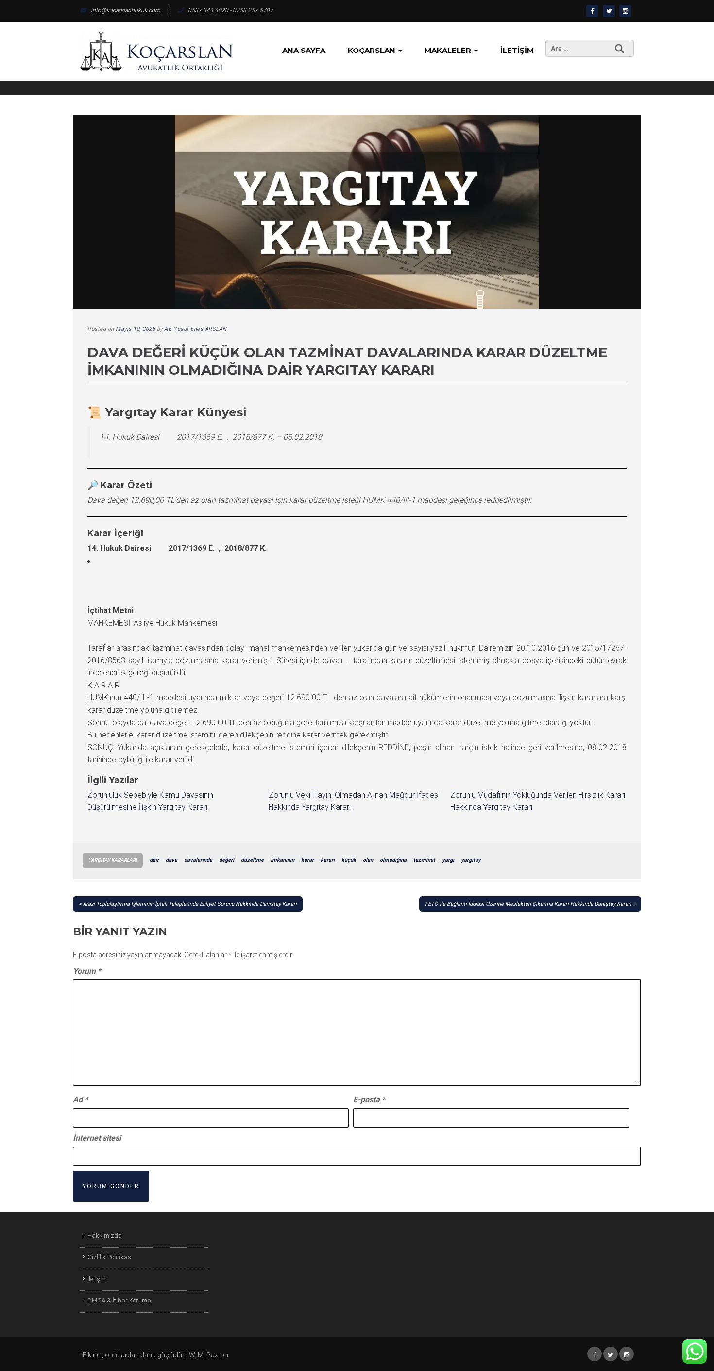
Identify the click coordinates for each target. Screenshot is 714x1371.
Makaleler (449, 50)
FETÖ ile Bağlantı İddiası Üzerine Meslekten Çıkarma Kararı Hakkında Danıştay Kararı (528, 904)
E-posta (369, 1099)
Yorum (87, 971)
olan (368, 860)
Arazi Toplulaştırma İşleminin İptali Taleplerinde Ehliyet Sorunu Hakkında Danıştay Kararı (190, 904)
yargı (448, 860)
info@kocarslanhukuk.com (125, 10)
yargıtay (471, 860)
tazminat (424, 860)
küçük (348, 860)
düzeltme (252, 860)
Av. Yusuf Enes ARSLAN (195, 329)
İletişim (517, 50)
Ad (80, 1099)
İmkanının (282, 860)
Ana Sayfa (303, 50)
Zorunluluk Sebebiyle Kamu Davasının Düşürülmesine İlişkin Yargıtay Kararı (150, 801)
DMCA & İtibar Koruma (119, 1300)
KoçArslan (372, 50)
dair (154, 860)
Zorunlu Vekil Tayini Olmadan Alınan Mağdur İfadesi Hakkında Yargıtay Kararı (354, 801)
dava (171, 860)
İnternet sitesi (97, 1138)
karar (307, 860)
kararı (328, 860)
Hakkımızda (104, 1235)
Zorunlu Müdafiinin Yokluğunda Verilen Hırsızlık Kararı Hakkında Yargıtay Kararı (537, 801)
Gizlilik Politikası (110, 1257)
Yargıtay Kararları (112, 860)
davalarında (198, 860)
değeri (226, 860)
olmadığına (393, 860)
